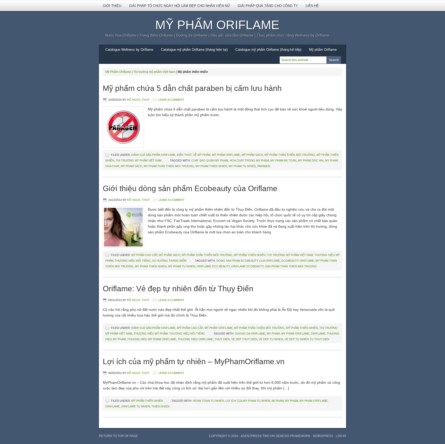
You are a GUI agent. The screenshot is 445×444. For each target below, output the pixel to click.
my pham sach (131, 166)
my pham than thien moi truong (169, 166)
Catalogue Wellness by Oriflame (129, 50)
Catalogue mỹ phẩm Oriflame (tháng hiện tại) (194, 50)
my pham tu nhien (242, 166)
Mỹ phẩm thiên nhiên (250, 255)
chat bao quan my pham (209, 160)
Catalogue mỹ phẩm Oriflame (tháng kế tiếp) (268, 50)
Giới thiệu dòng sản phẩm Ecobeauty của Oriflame (190, 188)
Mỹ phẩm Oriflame (321, 51)
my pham (273, 333)
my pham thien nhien (211, 166)
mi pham (278, 400)
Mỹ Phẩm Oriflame (217, 25)
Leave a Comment (171, 99)
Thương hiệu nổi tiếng (133, 260)
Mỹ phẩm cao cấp (144, 255)
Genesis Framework (293, 436)
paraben (263, 166)
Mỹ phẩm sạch (252, 154)
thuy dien (222, 339)
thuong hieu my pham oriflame (151, 339)
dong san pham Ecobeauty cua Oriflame (248, 260)
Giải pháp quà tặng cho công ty (268, 6)
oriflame (318, 333)
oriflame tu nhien (135, 406)
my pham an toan (283, 160)
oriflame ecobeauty (247, 266)
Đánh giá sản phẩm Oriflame (153, 154)
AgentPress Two (255, 436)
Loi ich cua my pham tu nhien (248, 400)
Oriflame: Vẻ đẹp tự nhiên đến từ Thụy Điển (178, 288)
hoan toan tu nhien (208, 400)
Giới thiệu (110, 7)
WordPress (323, 436)
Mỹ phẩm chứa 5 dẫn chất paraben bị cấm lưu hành (192, 88)
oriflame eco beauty (213, 266)
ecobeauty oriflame (297, 260)
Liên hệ (312, 6)
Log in (341, 436)
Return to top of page (118, 436)
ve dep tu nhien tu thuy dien (307, 339)
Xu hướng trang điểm (169, 260)
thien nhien (160, 406)
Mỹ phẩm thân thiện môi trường (289, 154)
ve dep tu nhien (271, 339)
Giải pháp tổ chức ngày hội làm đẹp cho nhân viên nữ (179, 6)
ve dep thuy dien (244, 339)
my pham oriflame (295, 333)
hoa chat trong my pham (249, 160)
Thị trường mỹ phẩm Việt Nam (154, 72)
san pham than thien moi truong (291, 266)
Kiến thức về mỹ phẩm (193, 154)
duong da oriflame (250, 333)
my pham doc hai (310, 160)
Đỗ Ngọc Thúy (138, 99)
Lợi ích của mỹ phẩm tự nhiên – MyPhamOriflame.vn (194, 361)
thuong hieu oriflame (195, 339)
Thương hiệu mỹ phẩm (151, 333)
